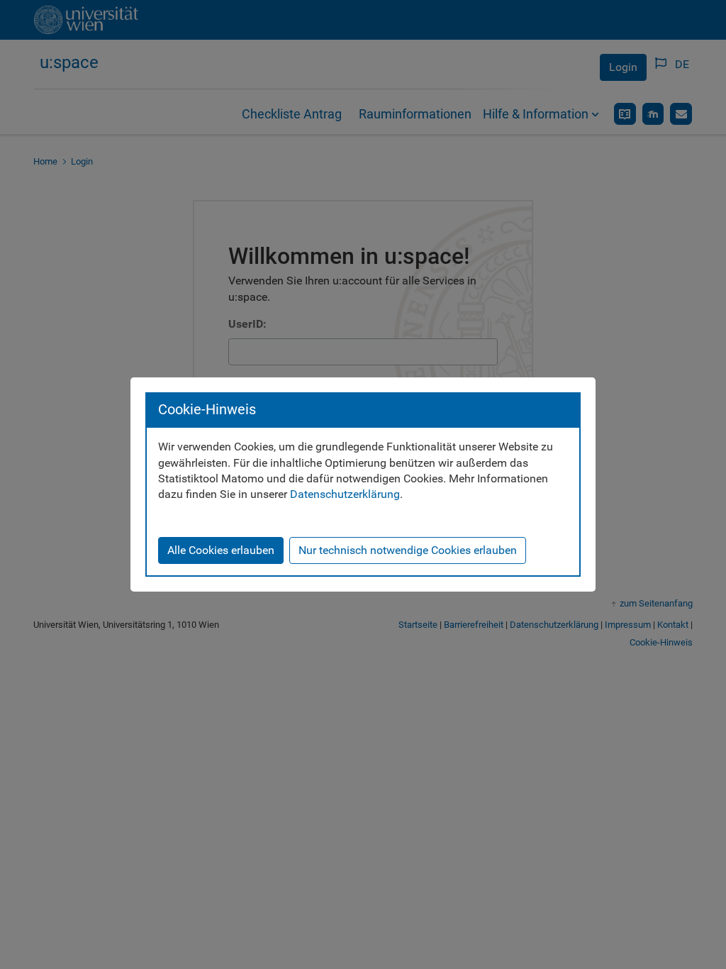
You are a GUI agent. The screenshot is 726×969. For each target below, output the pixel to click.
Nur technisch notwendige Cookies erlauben (407, 550)
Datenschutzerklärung (345, 494)
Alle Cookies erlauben (220, 550)
